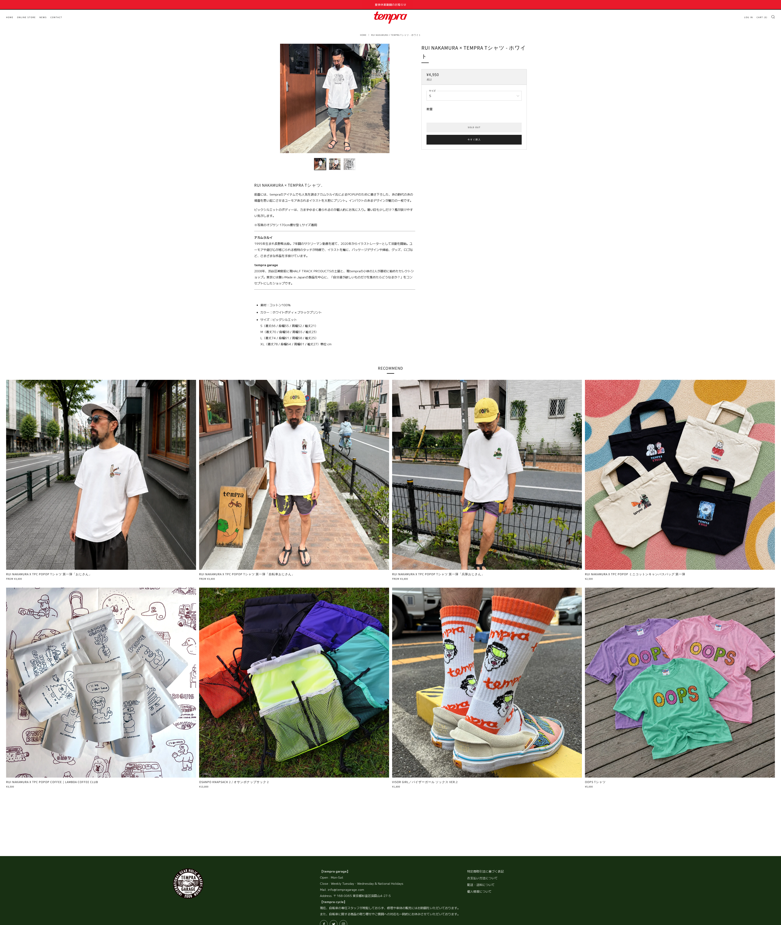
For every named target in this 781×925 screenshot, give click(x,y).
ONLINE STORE (26, 17)
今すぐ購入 (474, 139)
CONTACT (56, 17)
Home (363, 35)
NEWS (43, 17)
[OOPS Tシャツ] (680, 683)
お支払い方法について (482, 878)
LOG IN (748, 17)
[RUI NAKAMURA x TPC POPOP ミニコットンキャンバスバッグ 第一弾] (680, 475)
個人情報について (479, 891)
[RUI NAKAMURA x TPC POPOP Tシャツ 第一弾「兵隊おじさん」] (487, 475)
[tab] (320, 164)
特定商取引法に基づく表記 (485, 871)
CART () (762, 17)
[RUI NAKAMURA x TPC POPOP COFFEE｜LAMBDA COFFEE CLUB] (101, 683)
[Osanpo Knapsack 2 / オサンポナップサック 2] (294, 683)
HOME (9, 17)
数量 (429, 109)
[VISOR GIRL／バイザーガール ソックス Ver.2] (487, 683)
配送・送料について (481, 885)
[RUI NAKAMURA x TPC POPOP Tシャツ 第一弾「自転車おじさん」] (294, 475)
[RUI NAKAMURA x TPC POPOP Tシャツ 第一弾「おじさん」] (101, 475)
